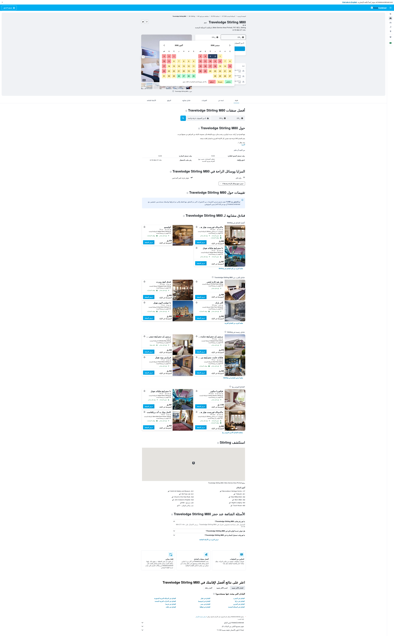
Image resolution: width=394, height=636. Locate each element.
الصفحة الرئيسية (241, 16)
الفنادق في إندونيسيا (204, 601)
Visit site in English (349, 2)
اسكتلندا (217, 16)
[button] (2, 2)
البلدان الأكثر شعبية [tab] (237, 588)
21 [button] (225, 71)
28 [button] (225, 76)
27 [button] (230, 76)
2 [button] (215, 56)
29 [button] (220, 76)
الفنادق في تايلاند (171, 607)
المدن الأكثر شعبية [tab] (221, 588)
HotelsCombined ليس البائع (234, 622)
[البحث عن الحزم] (390, 27)
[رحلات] (390, 37)
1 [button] (220, 56)
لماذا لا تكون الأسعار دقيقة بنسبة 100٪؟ (230, 630)
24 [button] (210, 71)
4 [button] (205, 56)
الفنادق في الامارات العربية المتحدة (165, 601)
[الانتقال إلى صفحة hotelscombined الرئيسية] (379, 8)
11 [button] (205, 61)
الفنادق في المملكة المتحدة (236, 607)
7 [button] (225, 61)
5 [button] (200, 56)
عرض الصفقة (201, 242)
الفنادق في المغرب (239, 598)
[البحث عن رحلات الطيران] (390, 14)
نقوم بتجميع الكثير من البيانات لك (233, 626)
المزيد (243, 145)
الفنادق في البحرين (239, 604)
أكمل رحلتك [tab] (208, 588)
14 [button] (225, 66)
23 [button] (215, 71)
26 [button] (200, 71)
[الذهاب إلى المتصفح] (390, 31)
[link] (231, 268)
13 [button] (230, 66)
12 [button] (200, 61)
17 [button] (210, 66)
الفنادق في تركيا (240, 601)
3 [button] (210, 56)
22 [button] (220, 71)
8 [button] (220, 61)
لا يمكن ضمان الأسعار (201, 616)
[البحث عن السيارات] (390, 23)
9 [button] (215, 61)
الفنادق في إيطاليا (205, 607)
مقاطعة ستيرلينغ (204, 16)
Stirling (193, 16)
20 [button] (230, 71)
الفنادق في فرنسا (170, 604)
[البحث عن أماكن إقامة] (390, 18)
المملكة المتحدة (231, 16)
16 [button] (215, 66)
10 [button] (210, 61)
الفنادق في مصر (205, 604)
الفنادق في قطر (205, 598)
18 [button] (205, 66)
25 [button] (205, 71)
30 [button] (215, 76)
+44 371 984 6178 (239, 30)
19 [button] (200, 66)
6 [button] (183, 61)
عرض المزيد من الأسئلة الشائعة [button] (209, 539)
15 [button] (220, 66)
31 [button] (164, 76)
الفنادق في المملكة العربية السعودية (165, 598)
